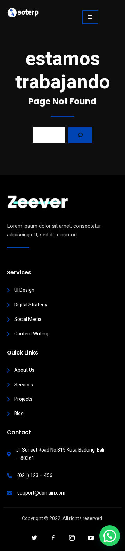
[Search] (80, 135)
